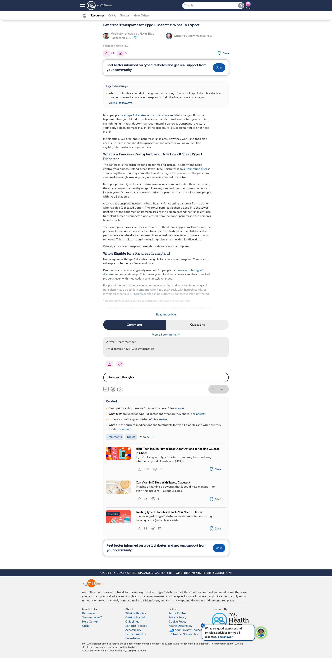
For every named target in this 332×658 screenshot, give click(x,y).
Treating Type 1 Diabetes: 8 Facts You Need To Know (169, 512)
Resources (97, 15)
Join (248, 8)
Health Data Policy (180, 625)
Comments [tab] (134, 324)
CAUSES (160, 572)
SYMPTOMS (174, 572)
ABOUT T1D (107, 572)
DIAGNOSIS (145, 572)
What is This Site (135, 613)
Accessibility (133, 630)
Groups (124, 15)
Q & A (112, 15)
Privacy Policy (177, 617)
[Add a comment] (120, 53)
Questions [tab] (197, 324)
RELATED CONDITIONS (217, 572)
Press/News (132, 638)
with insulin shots (158, 115)
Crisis (85, 625)
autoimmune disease (196, 169)
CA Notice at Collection (184, 634)
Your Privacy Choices (188, 630)
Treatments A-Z (92, 617)
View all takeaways (120, 102)
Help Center (90, 621)
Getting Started (135, 617)
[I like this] (106, 53)
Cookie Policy (177, 621)
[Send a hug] (119, 364)
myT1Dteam (105, 5)
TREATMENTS (192, 572)
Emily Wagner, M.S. (200, 35)
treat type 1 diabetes (133, 115)
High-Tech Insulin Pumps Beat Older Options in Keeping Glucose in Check (177, 451)
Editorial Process (136, 625)
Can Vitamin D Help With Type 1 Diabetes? (163, 482)
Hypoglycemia (142, 293)
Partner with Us (135, 634)
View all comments (164, 334)
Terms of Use (177, 613)
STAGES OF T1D (126, 572)
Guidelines (132, 621)
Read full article (166, 314)
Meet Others (141, 15)
